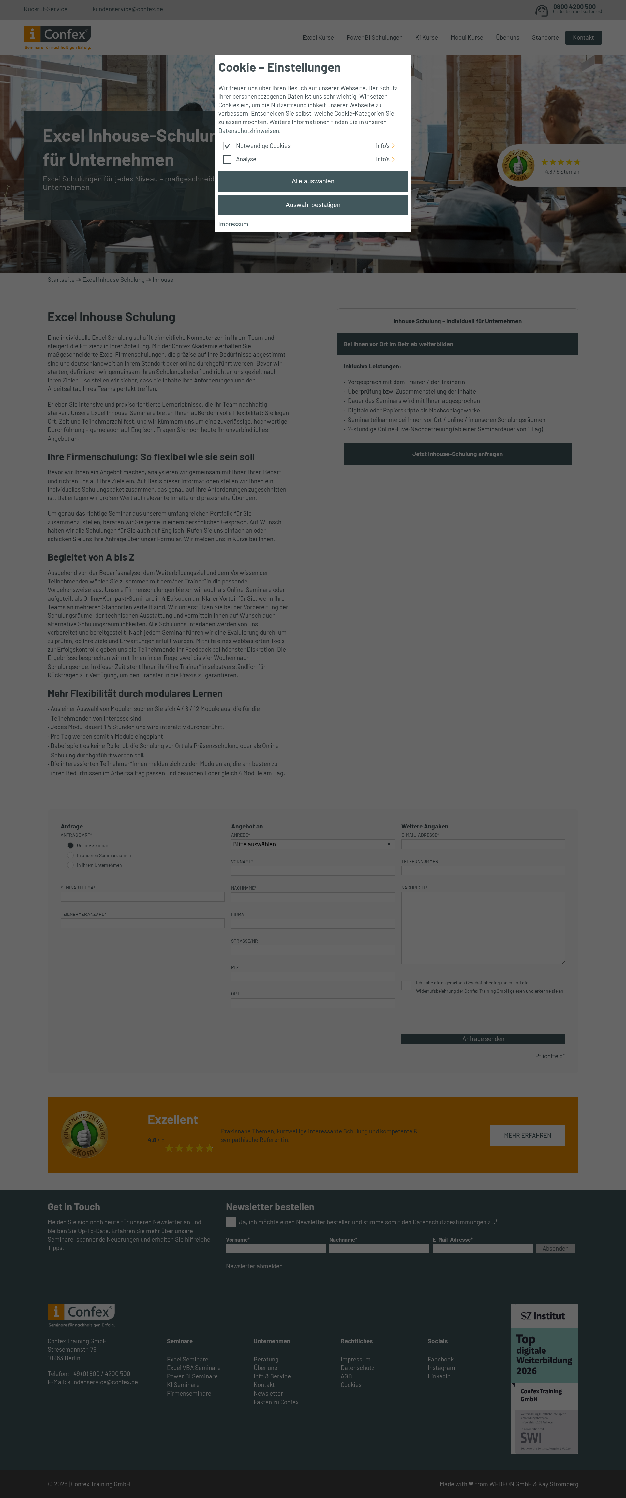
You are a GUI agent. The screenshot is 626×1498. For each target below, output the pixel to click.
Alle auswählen (313, 181)
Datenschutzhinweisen (248, 130)
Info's (383, 145)
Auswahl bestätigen (313, 204)
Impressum (233, 224)
